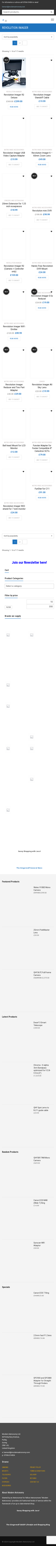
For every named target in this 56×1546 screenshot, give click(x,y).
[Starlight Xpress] (16, 795)
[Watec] (16, 836)
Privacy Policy (35, 1467)
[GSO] (40, 680)
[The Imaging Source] (40, 816)
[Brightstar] (16, 651)
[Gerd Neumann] (40, 670)
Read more (14, 107)
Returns (33, 1478)
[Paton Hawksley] (16, 743)
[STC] (40, 795)
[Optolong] (40, 732)
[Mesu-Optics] (40, 701)
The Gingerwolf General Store (29, 868)
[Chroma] (16, 660)
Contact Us (34, 1482)
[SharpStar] (40, 774)
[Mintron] (16, 712)
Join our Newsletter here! (29, 562)
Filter (8, 607)
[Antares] (40, 620)
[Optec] (16, 732)
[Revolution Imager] (40, 764)
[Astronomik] (16, 641)
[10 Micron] (16, 620)
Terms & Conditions (37, 1471)
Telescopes (6, 1475)
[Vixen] (40, 826)
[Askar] (40, 630)
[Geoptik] (16, 670)
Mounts (5, 1471)
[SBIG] (16, 774)
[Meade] (16, 701)
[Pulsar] (40, 755)
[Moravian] (16, 722)
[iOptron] (40, 691)
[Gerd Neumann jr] (16, 680)
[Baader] (40, 641)
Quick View (9, 85)
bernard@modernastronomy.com (13, 7)
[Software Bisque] (40, 786)
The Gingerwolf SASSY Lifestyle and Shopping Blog (28, 1525)
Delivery (33, 1475)
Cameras (5, 1467)
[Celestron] (40, 651)
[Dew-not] (40, 660)
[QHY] (16, 764)
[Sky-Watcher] (16, 786)
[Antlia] (16, 630)
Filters (4, 1478)
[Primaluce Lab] (16, 755)
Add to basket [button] (42, 107)
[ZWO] (40, 836)
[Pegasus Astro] (40, 743)
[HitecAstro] (16, 691)
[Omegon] (40, 722)
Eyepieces (5, 1482)
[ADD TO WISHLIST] (22, 59)
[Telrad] (16, 816)
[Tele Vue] (16, 805)
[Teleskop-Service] (40, 805)
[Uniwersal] (16, 826)
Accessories (6, 1486)
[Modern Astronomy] (40, 712)
